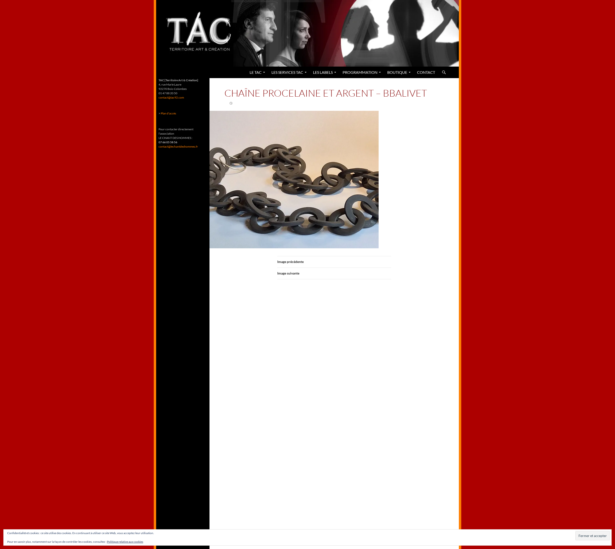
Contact (426, 72)
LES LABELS (323, 72)
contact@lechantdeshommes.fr (178, 146)
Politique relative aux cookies (125, 541)
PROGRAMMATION (360, 72)
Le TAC (256, 72)
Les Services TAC (287, 72)
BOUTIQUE (397, 72)
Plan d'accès (168, 113)
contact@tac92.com (171, 97)
